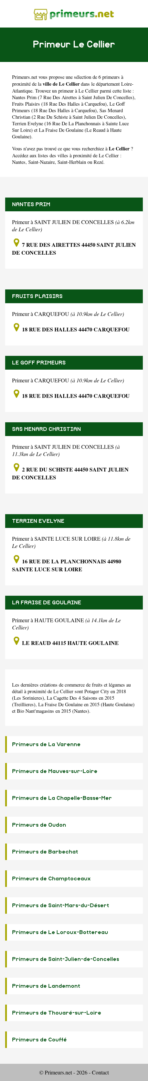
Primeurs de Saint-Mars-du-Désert (60, 905)
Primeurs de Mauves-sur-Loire (54, 771)
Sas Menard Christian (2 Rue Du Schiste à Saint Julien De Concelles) (68, 113)
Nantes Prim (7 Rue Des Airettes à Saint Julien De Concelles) (73, 97)
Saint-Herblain (71, 162)
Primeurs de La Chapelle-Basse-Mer (62, 798)
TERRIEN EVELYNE (38, 521)
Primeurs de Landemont (46, 986)
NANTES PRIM (31, 204)
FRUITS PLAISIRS (37, 296)
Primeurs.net (24, 77)
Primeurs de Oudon (39, 825)
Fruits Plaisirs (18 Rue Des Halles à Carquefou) (59, 103)
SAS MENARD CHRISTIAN (46, 429)
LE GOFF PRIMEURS (39, 362)
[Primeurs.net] (74, 13)
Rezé (98, 162)
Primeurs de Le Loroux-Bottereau (60, 932)
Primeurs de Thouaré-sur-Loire (56, 1013)
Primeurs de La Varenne (46, 744)
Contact (100, 1072)
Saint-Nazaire (41, 162)
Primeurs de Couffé (39, 1039)
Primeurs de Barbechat (45, 852)
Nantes (18, 162)
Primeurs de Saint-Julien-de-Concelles (65, 959)
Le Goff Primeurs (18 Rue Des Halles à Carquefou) (68, 107)
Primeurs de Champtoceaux (51, 878)
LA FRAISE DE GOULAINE (46, 602)
